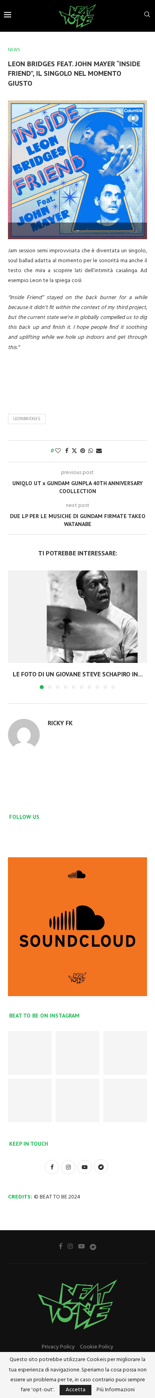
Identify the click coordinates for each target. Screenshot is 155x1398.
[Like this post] (58, 451)
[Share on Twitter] (74, 451)
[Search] (147, 16)
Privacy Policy (58, 1347)
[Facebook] (60, 1246)
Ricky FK (60, 723)
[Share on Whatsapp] (90, 451)
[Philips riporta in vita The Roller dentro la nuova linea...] (125, 1100)
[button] (14, 629)
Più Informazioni (116, 1390)
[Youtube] (81, 1246)
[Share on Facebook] (66, 451)
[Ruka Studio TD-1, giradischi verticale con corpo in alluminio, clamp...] (77, 1100)
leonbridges (27, 418)
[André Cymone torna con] (30, 1100)
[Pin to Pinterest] (82, 451)
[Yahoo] (93, 1246)
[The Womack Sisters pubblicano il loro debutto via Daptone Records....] (125, 1053)
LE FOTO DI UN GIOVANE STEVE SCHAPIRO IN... (78, 674)
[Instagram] (70, 1246)
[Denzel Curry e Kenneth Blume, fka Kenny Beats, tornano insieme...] (77, 1053)
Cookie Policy (96, 1347)
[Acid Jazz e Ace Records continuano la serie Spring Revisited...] (30, 1053)
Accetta (75, 1389)
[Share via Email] (99, 451)
